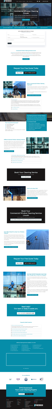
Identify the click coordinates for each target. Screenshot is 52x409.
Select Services (22, 36)
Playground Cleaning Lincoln (26, 350)
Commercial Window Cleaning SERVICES (34, 95)
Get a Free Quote (30, 72)
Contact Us (30, 1)
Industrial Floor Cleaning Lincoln (26, 348)
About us (20, 1)
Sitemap (19, 404)
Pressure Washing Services (10, 401)
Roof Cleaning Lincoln (14, 348)
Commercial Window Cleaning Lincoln (38, 348)
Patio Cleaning (8, 405)
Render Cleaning (9, 402)
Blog (27, 1)
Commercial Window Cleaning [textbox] (23, 37)
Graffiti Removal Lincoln (25, 349)
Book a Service (26, 19)
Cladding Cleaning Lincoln (14, 347)
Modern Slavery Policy (28, 401)
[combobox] (26, 37)
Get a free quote (26, 176)
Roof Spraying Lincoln (36, 347)
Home (17, 1)
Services (24, 1)
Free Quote (19, 402)
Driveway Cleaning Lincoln (14, 350)
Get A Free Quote (26, 368)
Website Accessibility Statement (29, 405)
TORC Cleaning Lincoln (25, 347)
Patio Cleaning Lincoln (14, 349)
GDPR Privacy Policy (27, 402)
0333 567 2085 (45, 1)
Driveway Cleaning (9, 406)
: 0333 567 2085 (26, 313)
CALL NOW (19, 72)
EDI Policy (26, 404)
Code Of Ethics (27, 406)
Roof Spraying (8, 404)
